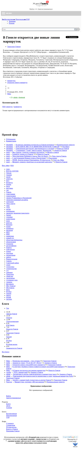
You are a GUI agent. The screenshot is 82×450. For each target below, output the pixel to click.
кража (8, 226)
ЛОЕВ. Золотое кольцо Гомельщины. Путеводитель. (31, 160)
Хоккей (9, 337)
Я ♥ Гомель (10, 325)
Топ (7, 308)
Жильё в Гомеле (53, 152)
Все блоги (5, 352)
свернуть (9, 107)
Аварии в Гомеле (50, 363)
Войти (32, 9)
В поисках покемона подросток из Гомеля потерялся (35, 145)
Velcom (8, 173)
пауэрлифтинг (11, 246)
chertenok (21, 97)
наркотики (10, 236)
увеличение (10, 278)
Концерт (9, 225)
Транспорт (10, 274)
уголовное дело (12, 280)
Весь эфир (5, 165)
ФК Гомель (10, 288)
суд (7, 270)
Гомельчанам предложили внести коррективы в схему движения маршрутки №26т (43, 376)
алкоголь (9, 179)
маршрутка (11, 81)
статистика (10, 267)
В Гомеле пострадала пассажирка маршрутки (28, 370)
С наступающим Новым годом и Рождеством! (29, 158)
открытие (9, 244)
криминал (9, 228)
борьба (8, 184)
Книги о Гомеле (12, 429)
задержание (10, 211)
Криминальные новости (66, 145)
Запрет (8, 215)
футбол (8, 291)
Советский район (12, 263)
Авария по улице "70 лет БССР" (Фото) (26, 363)
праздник (9, 253)
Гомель (8, 192)
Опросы (9, 318)
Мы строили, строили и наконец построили (28, 152)
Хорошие (12, 21)
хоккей (8, 293)
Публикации (10, 139)
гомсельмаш (10, 194)
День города (10, 203)
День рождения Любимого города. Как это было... (30, 156)
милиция (9, 230)
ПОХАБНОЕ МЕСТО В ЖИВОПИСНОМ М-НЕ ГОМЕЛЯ (37, 147)
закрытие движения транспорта (17, 213)
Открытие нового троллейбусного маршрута (28, 365)
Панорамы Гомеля (12, 431)
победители (10, 249)
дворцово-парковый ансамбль (17, 200)
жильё (8, 209)
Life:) (8, 169)
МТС (8, 232)
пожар (8, 251)
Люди (8, 406)
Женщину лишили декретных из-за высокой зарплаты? (32, 162)
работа (8, 257)
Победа (9, 247)
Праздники (53, 158)
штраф (8, 297)
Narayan (9, 382)
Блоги (8, 404)
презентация (10, 255)
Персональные (21, 19)
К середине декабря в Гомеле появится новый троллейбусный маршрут (38, 367)
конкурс (9, 223)
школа (8, 295)
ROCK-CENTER (12, 171)
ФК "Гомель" (11, 286)
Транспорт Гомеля (13, 47)
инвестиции (10, 219)
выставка (9, 188)
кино (8, 221)
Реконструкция (11, 259)
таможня (9, 272)
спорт (8, 265)
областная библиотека (14, 240)
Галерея (9, 408)
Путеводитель (11, 427)
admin (15, 97)
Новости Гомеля (63, 148)
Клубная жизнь (11, 344)
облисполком (11, 242)
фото (8, 290)
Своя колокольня (12, 321)
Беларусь (9, 182)
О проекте (10, 423)
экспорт (9, 299)
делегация (10, 202)
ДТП (8, 207)
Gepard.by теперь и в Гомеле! (22, 154)
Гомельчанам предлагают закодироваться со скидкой (35, 148)
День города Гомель (59, 156)
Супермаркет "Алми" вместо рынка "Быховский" (34, 150)
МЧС (8, 234)
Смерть (9, 261)
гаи (7, 190)
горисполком (11, 196)
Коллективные (10, 19)
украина (9, 282)
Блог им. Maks (58, 160)
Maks (9, 94)
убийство (9, 276)
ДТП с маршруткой (20, 372)
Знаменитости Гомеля (14, 348)
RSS (4, 107)
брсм (8, 186)
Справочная (10, 425)
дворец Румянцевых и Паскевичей (18, 198)
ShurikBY (9, 145)
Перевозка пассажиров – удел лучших (26, 361)
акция (8, 177)
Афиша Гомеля (11, 314)
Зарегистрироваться (45, 9)
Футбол (9, 340)
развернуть (18, 107)
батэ (7, 181)
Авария (9, 175)
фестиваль (10, 284)
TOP (28, 19)
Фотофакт (66, 147)
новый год (10, 238)
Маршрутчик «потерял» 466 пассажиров (29, 382)
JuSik (8, 363)
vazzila (8, 372)
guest (8, 152)
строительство (11, 269)
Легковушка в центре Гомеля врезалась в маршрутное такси (34, 374)
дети (8, 205)
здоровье (9, 217)
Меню (8, 13)
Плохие (11, 23)
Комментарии (11, 141)
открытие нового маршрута (17, 82)
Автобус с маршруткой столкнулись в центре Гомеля (31, 380)
